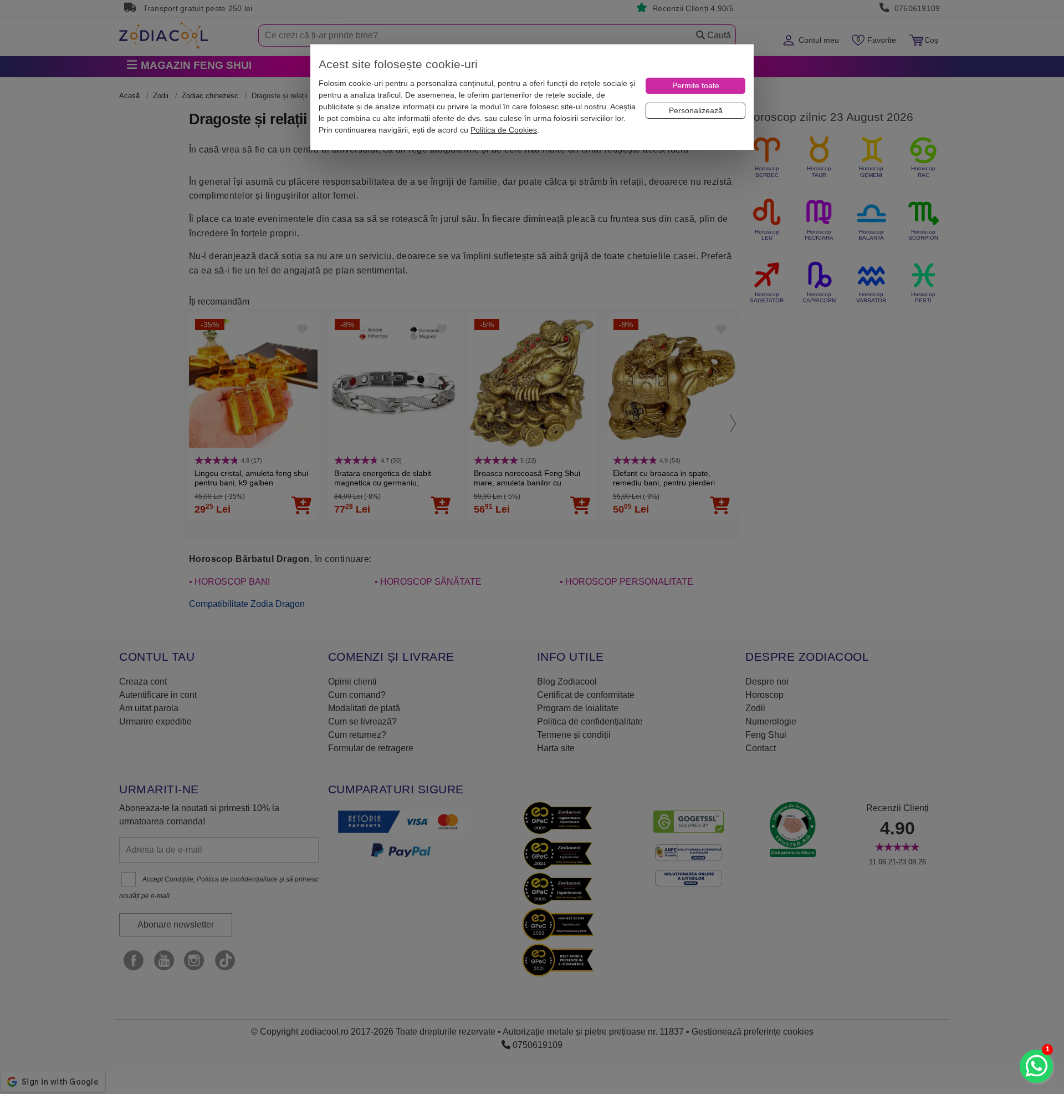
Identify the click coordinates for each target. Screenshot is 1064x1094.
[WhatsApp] (1036, 1066)
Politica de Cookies (503, 129)
